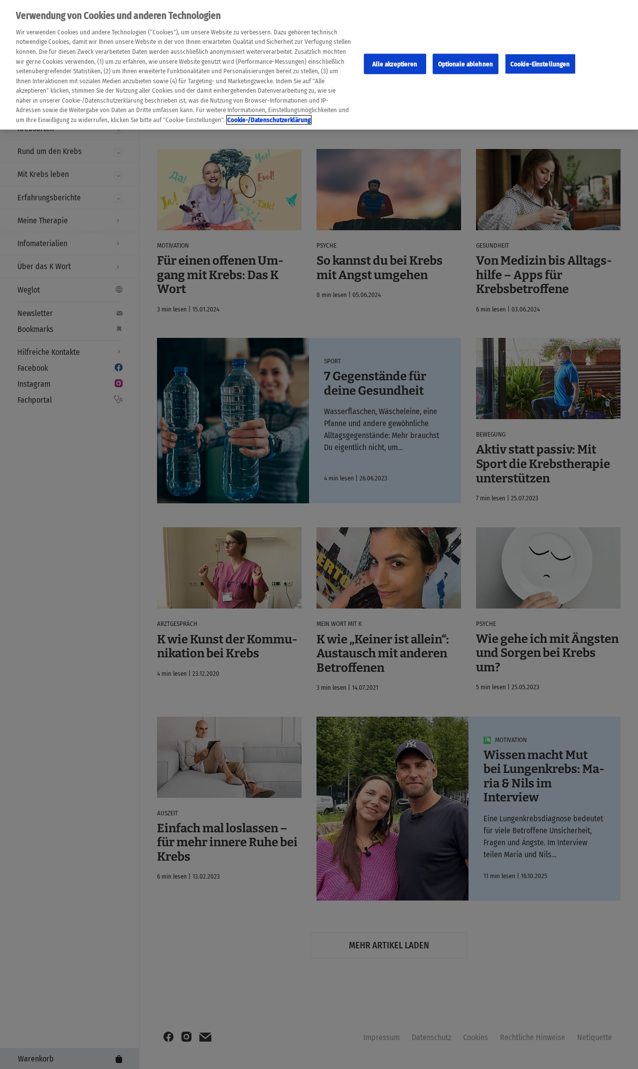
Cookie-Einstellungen (540, 64)
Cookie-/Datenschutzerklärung (269, 120)
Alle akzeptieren (395, 64)
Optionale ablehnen (465, 64)
